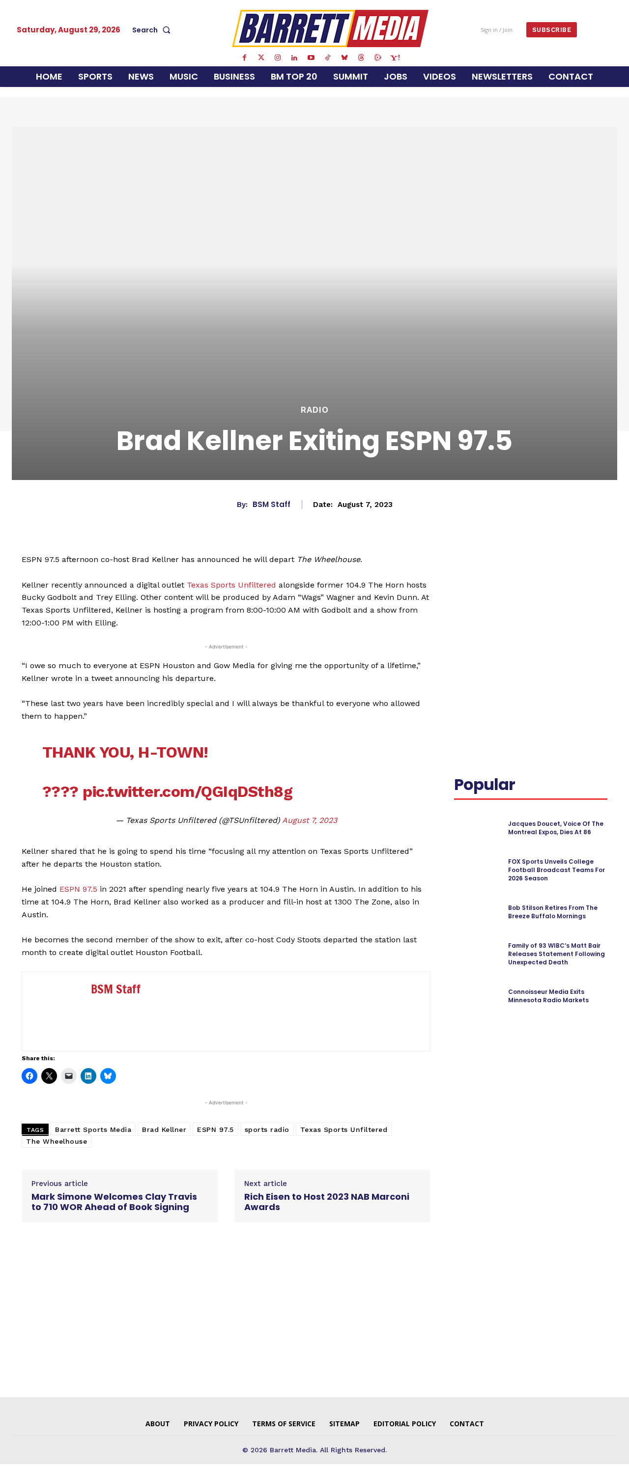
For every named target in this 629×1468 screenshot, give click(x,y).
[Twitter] (261, 58)
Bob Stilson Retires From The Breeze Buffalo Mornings (553, 911)
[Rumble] (378, 58)
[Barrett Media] (330, 28)
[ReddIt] (592, 573)
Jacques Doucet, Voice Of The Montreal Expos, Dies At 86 (555, 827)
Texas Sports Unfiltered (231, 585)
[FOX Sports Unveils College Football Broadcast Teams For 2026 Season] (477, 870)
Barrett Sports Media (93, 1129)
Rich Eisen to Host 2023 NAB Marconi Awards (326, 1202)
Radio (315, 410)
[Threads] (361, 58)
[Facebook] (244, 58)
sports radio (267, 1129)
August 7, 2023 (309, 820)
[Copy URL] (486, 596)
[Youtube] (311, 58)
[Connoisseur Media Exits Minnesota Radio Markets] (477, 996)
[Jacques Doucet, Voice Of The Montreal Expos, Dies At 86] (477, 828)
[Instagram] (278, 58)
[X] (547, 573)
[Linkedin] (294, 58)
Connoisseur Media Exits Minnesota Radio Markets (548, 996)
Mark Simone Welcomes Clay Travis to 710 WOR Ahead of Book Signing (114, 1202)
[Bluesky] (344, 58)
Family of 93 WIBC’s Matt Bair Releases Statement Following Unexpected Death (556, 953)
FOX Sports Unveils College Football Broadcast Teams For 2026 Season (556, 869)
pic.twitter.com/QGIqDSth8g (187, 791)
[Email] (464, 596)
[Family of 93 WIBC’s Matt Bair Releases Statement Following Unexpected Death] (477, 954)
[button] (153, 30)
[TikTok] (328, 58)
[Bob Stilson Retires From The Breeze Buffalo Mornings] (477, 912)
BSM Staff (271, 504)
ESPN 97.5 (78, 889)
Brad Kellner (164, 1129)
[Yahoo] (394, 58)
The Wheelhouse (56, 1141)
